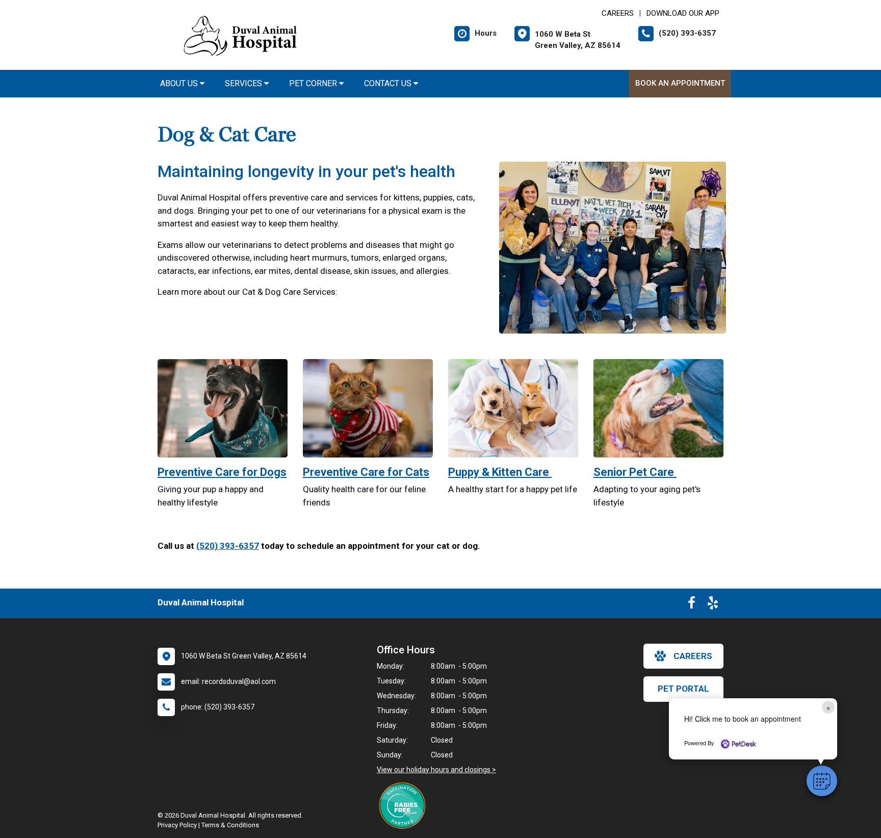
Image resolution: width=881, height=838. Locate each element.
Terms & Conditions (230, 825)
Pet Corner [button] (314, 83)
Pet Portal (683, 688)
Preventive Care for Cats (366, 472)
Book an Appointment (680, 83)
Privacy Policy (177, 825)
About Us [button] (180, 83)
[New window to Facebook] (692, 605)
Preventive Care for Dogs (222, 472)
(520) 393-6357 (227, 546)
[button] (822, 781)
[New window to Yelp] (712, 605)
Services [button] (244, 83)
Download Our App (682, 13)
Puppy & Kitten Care (500, 472)
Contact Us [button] (388, 83)
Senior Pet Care (635, 472)
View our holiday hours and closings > (436, 770)
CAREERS (618, 13)
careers (692, 656)
